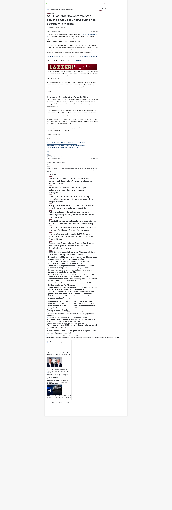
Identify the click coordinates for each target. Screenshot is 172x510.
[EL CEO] (48, 3)
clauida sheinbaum (53, 156)
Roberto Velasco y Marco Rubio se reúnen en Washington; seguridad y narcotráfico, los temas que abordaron (71, 214)
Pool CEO (58, 31)
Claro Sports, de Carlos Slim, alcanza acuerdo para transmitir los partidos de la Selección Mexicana (59, 376)
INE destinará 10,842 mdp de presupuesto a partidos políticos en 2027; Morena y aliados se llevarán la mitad (70, 181)
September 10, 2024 (75, 61)
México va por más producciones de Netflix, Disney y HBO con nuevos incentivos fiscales (57, 382)
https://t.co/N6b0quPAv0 (89, 56)
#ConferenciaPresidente (54, 56)
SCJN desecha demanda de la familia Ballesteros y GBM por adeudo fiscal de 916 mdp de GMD (58, 354)
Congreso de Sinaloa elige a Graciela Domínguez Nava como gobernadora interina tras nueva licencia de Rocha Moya (71, 245)
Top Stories (52, 13)
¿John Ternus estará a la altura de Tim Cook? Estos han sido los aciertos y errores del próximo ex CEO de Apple (58, 369)
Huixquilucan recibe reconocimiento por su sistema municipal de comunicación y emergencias (69, 190)
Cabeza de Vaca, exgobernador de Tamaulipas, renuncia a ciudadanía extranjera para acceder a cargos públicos (71, 199)
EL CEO (67, 402)
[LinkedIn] (47, 32)
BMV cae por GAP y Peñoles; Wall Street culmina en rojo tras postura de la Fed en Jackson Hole (59, 397)
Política (48, 13)
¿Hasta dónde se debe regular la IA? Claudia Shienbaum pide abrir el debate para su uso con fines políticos (71, 236)
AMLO (48, 156)
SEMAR (62, 156)
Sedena (59, 156)
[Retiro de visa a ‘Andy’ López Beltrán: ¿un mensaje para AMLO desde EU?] (65, 311)
